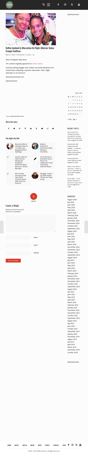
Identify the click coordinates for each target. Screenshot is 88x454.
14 (71, 107)
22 (73, 110)
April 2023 (71, 300)
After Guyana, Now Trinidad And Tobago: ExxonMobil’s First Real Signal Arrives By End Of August (74, 136)
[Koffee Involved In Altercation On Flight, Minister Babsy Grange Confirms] (31, 29)
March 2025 (71, 244)
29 (73, 114)
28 (71, 114)
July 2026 (70, 202)
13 (68, 107)
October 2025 (72, 226)
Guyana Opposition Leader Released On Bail (74, 159)
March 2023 (71, 302)
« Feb (69, 119)
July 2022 (70, 323)
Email (36, 245)
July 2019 (70, 342)
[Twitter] (72, 4)
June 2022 (71, 326)
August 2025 (72, 231)
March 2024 (71, 271)
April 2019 (71, 344)
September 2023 (73, 286)
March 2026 (71, 213)
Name (36, 237)
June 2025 (71, 236)
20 (68, 110)
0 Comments (20, 55)
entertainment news (17, 116)
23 (75, 110)
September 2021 (73, 331)
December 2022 (73, 310)
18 (79, 107)
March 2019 (71, 347)
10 (77, 103)
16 (75, 107)
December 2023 (73, 279)
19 (81, 107)
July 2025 (70, 234)
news (29, 55)
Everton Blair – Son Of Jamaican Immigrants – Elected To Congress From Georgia (74, 182)
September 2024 (73, 255)
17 (77, 107)
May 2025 (71, 239)
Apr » (75, 119)
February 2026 (72, 215)
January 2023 (72, 308)
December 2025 (73, 221)
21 (71, 110)
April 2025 (71, 242)
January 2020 (72, 334)
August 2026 (72, 199)
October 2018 (72, 352)
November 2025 (73, 223)
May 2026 (71, 207)
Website (36, 253)
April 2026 (71, 210)
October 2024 (72, 252)
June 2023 (71, 294)
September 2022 (73, 318)
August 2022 (72, 321)
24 (77, 110)
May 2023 (71, 297)
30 (75, 114)
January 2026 (72, 218)
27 (68, 114)
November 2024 (73, 250)
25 (79, 110)
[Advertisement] (47, 98)
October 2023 (72, 284)
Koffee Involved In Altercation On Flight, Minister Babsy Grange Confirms (30, 49)
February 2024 (72, 273)
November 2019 (73, 337)
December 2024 (73, 247)
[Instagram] (65, 4)
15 (73, 107)
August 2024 (72, 257)
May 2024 (71, 265)
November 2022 (73, 313)
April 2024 (71, 268)
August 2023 (72, 289)
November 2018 (73, 350)
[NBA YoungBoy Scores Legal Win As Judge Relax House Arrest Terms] (2, 227)
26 (81, 110)
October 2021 (72, 329)
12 (81, 103)
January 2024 (72, 276)
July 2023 (70, 292)
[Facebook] (58, 4)
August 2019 (72, 339)
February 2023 (72, 305)
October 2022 (72, 315)
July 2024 (70, 260)
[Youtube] (78, 4)
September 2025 (73, 228)
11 (79, 103)
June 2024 (71, 263)
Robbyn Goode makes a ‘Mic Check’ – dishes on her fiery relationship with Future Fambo (74, 169)
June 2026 (71, 205)
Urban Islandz (37, 64)
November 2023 (73, 281)
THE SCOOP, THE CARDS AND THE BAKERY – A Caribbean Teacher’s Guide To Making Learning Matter (74, 148)
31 (77, 114)
